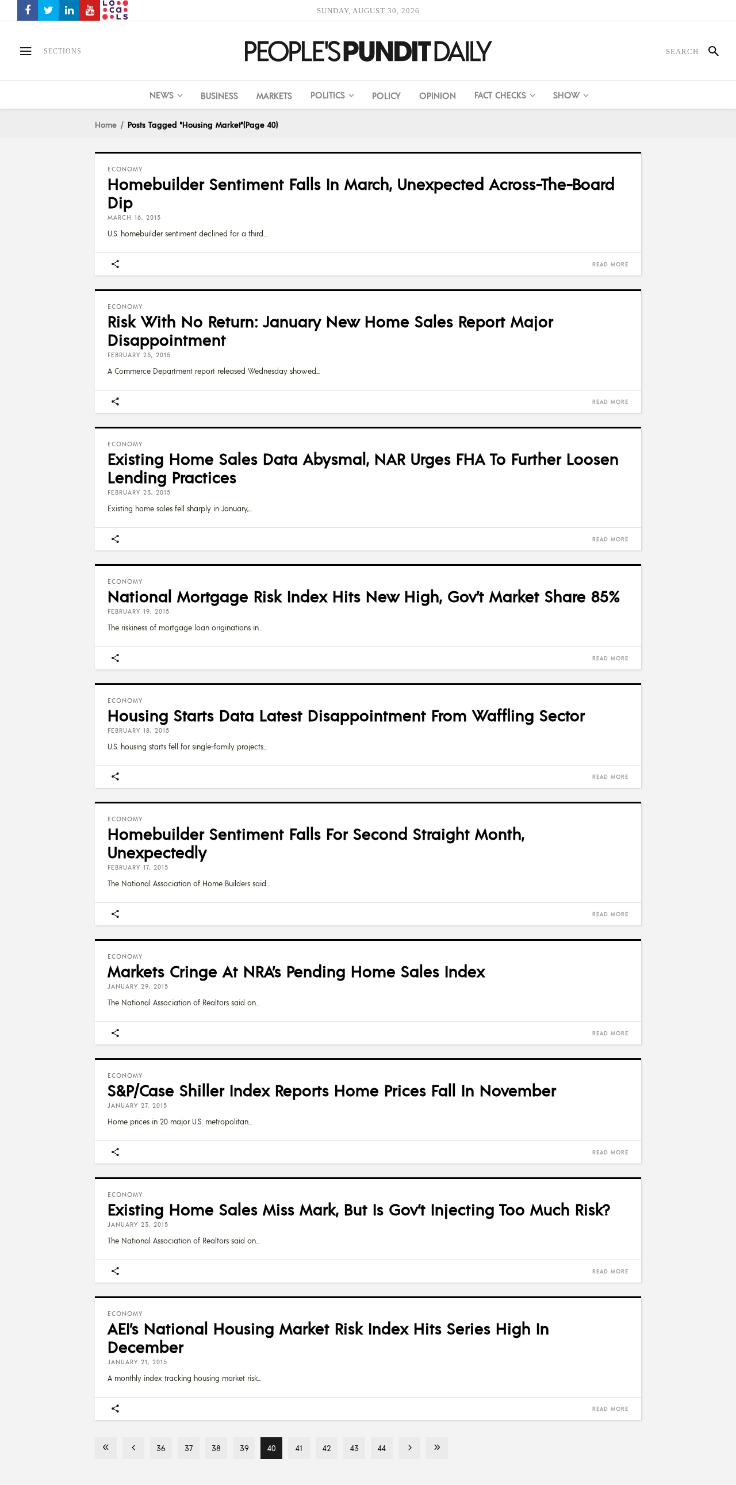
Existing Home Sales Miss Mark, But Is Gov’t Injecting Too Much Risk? (359, 1209)
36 (161, 1448)
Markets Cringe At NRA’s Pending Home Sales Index (296, 970)
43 (354, 1448)
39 (244, 1448)
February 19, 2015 (139, 611)
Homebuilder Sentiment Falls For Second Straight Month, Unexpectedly (316, 842)
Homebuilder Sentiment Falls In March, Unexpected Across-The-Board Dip (361, 192)
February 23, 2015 (139, 492)
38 (216, 1448)
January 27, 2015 (137, 1105)
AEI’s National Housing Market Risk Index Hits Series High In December (328, 1337)
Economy (125, 169)
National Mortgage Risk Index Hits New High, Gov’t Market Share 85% (364, 595)
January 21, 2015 (137, 1362)
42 (327, 1448)
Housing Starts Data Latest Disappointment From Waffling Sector (346, 715)
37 (189, 1448)
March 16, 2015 (134, 217)
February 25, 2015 (139, 355)
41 (299, 1448)
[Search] (709, 51)
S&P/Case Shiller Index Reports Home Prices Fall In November (332, 1090)
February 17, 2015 (138, 867)
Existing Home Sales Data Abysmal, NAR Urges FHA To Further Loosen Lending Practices (363, 467)
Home (106, 124)
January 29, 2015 (138, 986)
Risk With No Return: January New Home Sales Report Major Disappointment (330, 330)
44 (382, 1448)
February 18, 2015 (139, 730)
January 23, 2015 (138, 1224)
